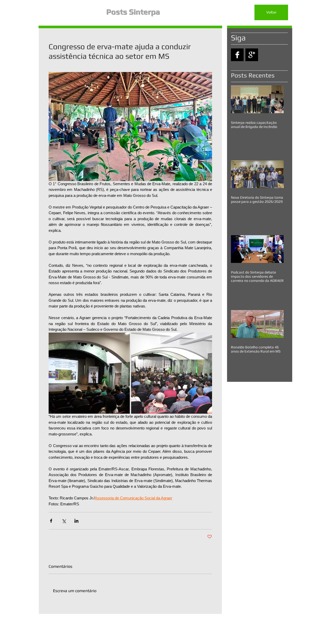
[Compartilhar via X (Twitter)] (63, 520)
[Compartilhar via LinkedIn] (76, 520)
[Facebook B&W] (237, 54)
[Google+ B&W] (251, 54)
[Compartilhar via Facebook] (51, 520)
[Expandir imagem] (89, 373)
